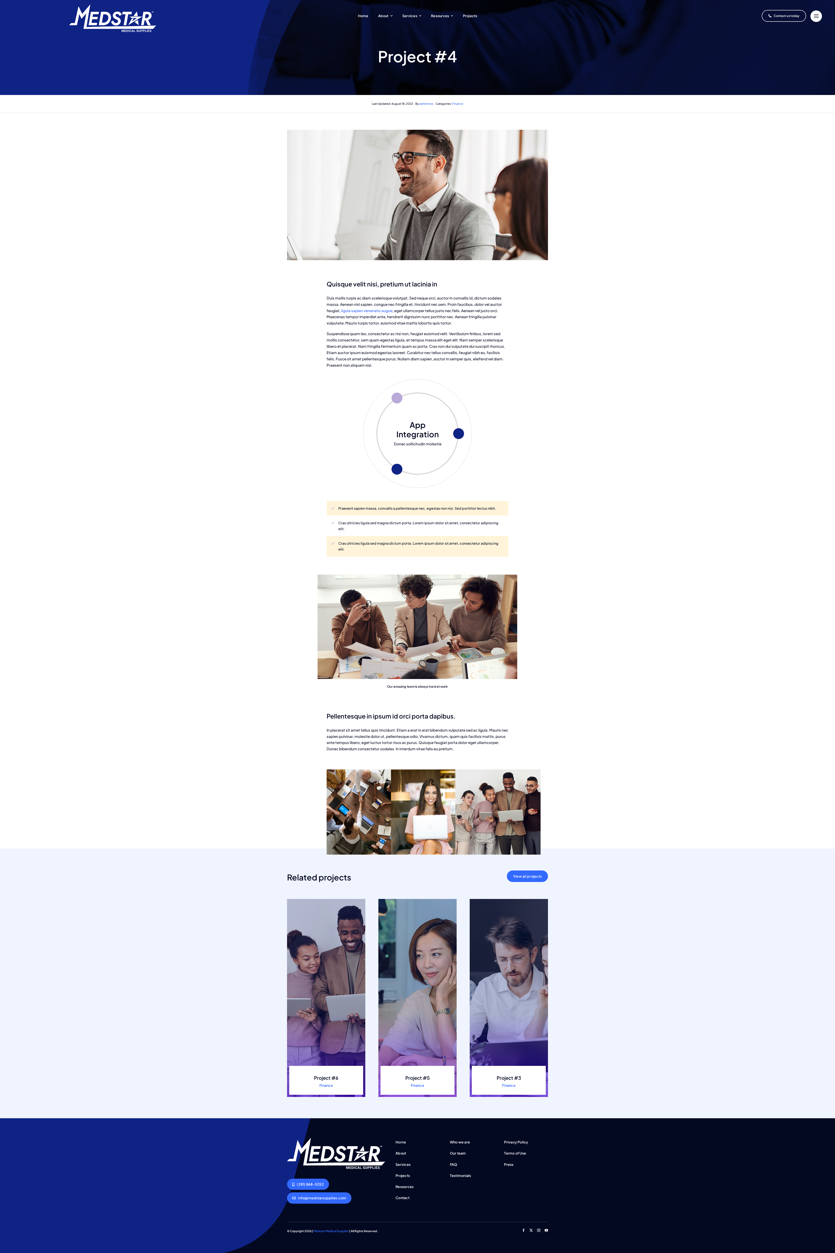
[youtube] (546, 1230)
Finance (457, 103)
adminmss (426, 103)
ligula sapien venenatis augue (366, 310)
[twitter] (531, 1230)
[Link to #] (816, 16)
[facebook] (523, 1230)
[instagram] (538, 1230)
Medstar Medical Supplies (331, 1231)
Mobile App (417, 429)
